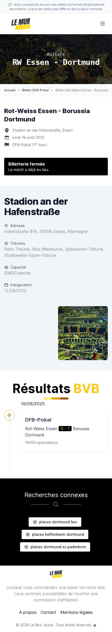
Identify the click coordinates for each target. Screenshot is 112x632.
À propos (27, 612)
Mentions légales (76, 612)
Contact (48, 612)
